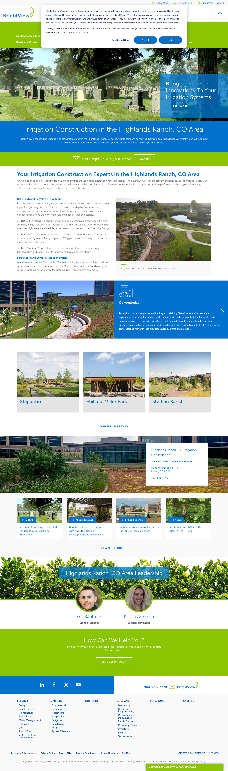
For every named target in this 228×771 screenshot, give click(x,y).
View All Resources (114, 548)
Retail (55, 727)
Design (22, 705)
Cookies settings (120, 40)
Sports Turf (24, 731)
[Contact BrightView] (172, 687)
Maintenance (26, 712)
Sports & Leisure (61, 731)
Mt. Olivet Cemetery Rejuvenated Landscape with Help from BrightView (38, 531)
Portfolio (91, 701)
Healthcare (58, 712)
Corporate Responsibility (126, 710)
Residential (58, 723)
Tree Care (23, 723)
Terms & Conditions (86, 753)
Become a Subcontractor (24, 753)
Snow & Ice (24, 716)
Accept (145, 40)
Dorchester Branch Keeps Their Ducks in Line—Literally (185, 529)
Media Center (126, 721)
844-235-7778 (155, 687)
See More (48, 374)
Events (122, 732)
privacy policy (52, 15)
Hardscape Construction (30, 42)
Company (123, 701)
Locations (157, 701)
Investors (123, 728)
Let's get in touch (114, 661)
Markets (56, 701)
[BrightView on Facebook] (55, 685)
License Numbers (109, 753)
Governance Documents (125, 716)
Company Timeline (129, 725)
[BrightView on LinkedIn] (43, 685)
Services (23, 701)
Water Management (29, 720)
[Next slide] (222, 312)
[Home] (18, 12)
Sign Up (145, 158)
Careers (188, 701)
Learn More (180, 106)
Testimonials (125, 736)
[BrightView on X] (67, 685)
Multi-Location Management (27, 736)
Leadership (124, 705)
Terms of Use (65, 753)
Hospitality (58, 716)
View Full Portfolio (114, 426)
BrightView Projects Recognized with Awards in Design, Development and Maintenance (87, 531)
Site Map (126, 753)
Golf (20, 727)
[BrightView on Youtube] (78, 685)
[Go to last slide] (6, 312)
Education (57, 709)
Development (26, 709)
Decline (170, 40)
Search (220, 14)
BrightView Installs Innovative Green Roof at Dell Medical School (139, 529)
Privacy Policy (48, 753)
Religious (57, 720)
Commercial (59, 705)
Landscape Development (30, 36)
